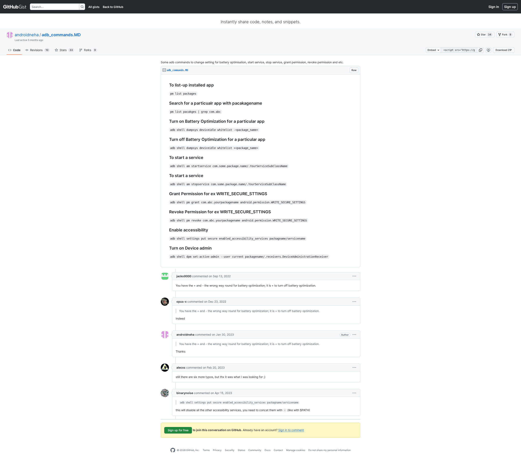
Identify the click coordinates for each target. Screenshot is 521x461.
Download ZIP (504, 49)
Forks (90, 50)
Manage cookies (295, 450)
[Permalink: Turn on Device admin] (166, 248)
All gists (94, 7)
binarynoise (184, 393)
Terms (206, 450)
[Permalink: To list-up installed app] (166, 85)
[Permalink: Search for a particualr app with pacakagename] (166, 103)
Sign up (510, 7)
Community (254, 450)
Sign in (493, 7)
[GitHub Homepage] (172, 450)
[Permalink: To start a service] (166, 158)
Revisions (39, 50)
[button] (480, 50)
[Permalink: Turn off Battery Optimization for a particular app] (166, 139)
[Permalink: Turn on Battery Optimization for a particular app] (166, 121)
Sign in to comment (291, 430)
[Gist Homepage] (15, 6)
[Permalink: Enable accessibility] (166, 230)
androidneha (27, 34)
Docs (267, 450)
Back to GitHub (113, 7)
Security (229, 450)
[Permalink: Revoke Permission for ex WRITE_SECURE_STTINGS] (166, 212)
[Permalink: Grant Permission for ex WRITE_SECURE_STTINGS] (166, 194)
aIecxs (180, 367)
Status (241, 450)
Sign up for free (178, 430)
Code (16, 50)
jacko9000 (183, 276)
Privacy (217, 450)
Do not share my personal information (329, 450)
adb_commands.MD (61, 34)
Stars (66, 50)
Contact (278, 450)
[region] (260, 170)
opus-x (181, 301)
